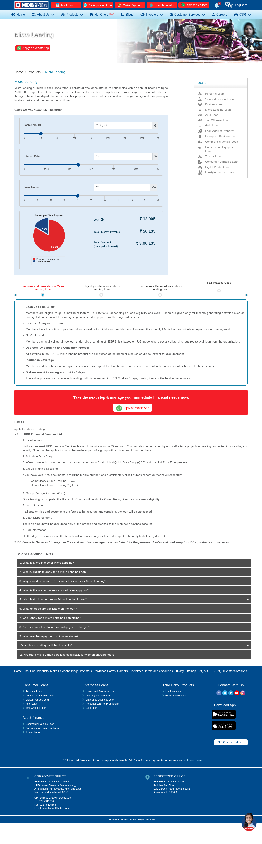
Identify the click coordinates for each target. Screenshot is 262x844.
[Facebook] (218, 693)
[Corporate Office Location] (29, 791)
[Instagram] (242, 693)
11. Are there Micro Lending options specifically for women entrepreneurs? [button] (67, 654)
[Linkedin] (230, 693)
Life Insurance (173, 691)
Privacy (179, 671)
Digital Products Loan (38, 699)
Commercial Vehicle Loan (40, 724)
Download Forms (105, 671)
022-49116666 (48, 804)
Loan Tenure (31, 187)
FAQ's (202, 671)
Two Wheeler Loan (36, 707)
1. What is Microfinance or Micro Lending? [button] (46, 562)
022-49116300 (47, 801)
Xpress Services (196, 5)
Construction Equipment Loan (42, 728)
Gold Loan (91, 707)
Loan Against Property (98, 695)
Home (20, 14)
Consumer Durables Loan (40, 695)
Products (72, 14)
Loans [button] (201, 82)
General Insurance (175, 695)
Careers (122, 671)
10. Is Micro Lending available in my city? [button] (46, 645)
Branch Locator (164, 5)
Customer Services (187, 14)
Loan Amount (32, 125)
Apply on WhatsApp (35, 48)
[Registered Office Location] (148, 783)
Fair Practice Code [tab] (219, 282)
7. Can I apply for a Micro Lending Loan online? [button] (50, 617)
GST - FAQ (214, 671)
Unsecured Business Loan (100, 691)
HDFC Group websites (228, 742)
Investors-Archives (235, 671)
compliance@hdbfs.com (55, 808)
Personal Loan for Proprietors (102, 703)
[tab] (221, 83)
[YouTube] (236, 693)
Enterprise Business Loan (100, 699)
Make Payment (132, 5)
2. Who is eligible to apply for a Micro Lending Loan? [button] (53, 571)
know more (194, 760)
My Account (68, 5)
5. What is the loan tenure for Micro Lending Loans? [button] (53, 599)
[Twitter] (224, 693)
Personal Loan (34, 691)
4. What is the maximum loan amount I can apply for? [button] (54, 590)
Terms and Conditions (159, 671)
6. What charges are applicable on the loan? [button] (48, 608)
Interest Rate (32, 156)
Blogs (74, 671)
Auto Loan (31, 703)
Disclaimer (136, 671)
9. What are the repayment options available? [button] (48, 636)
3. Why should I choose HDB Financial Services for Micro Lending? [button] (62, 581)
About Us (43, 14)
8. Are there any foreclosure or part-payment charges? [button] (54, 627)
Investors (152, 14)
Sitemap (190, 671)
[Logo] (31, 5)
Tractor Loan (33, 732)
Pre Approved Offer (100, 5)
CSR (243, 14)
